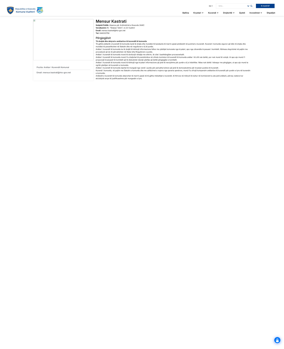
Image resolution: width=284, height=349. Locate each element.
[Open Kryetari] (203, 12)
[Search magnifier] (251, 6)
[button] (210, 6)
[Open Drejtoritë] (234, 12)
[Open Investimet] (261, 12)
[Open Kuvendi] (218, 12)
